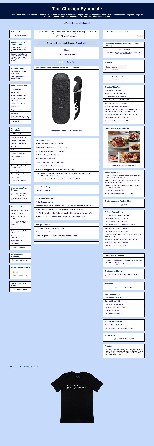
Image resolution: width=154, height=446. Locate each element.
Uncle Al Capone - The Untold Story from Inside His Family (57, 236)
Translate (120, 70)
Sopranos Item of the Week (46, 158)
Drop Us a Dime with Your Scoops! (115, 325)
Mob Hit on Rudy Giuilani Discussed (49, 155)
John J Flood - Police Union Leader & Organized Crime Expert (19, 223)
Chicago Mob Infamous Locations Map (50, 162)
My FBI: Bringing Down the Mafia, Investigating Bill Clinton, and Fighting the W (64, 213)
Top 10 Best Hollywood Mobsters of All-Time (51, 147)
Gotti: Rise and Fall (43, 190)
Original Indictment (17, 110)
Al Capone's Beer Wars (44, 232)
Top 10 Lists (15, 177)
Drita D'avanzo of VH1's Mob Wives (115, 245)
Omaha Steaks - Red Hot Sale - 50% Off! (18, 72)
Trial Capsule (15, 121)
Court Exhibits (15, 92)
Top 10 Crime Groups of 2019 (114, 314)
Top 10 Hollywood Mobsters (19, 174)
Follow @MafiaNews (20, 35)
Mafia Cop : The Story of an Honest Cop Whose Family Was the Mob (60, 217)
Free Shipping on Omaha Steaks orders (19, 199)
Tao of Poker (15, 244)
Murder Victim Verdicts (18, 103)
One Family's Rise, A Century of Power (116, 231)
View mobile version (66, 54)
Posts (16, 272)
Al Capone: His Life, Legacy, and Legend (50, 228)
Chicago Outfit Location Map (113, 298)
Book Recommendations (18, 137)
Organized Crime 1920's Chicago (115, 307)
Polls (12, 159)
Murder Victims (15, 106)
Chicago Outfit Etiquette (18, 143)
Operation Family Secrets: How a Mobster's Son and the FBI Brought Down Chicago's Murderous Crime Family (19, 57)
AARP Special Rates (17, 134)
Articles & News (16, 89)
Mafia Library (15, 150)
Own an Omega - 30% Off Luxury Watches (19, 77)
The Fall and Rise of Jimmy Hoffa (115, 190)
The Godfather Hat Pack (20, 289)
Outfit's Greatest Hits (17, 156)
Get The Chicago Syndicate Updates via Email (119, 328)
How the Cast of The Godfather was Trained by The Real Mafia (58, 179)
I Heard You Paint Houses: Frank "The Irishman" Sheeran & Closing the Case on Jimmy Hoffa (123, 176)
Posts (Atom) (71, 62)
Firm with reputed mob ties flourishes (49, 166)
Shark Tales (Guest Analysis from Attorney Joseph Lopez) (20, 117)
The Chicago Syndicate (77, 9)
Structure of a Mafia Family (19, 163)
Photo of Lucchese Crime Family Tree (116, 242)
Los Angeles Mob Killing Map (114, 304)
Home (66, 50)
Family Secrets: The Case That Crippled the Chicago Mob (19, 49)
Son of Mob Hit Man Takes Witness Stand (117, 121)
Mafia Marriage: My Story (45, 202)
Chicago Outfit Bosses (18, 140)
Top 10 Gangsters (16, 171)
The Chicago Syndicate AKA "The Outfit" (50, 151)
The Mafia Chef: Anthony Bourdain (115, 97)
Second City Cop (16, 240)
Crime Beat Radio (16, 147)
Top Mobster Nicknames (18, 180)
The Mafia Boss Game (18, 247)
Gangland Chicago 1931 (112, 301)
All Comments (18, 275)
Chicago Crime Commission (20, 210)
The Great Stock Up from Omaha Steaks (124, 165)
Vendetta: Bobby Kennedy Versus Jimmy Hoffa (119, 193)
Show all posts (81, 43)
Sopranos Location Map (112, 310)
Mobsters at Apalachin (18, 153)
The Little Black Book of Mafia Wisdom (18, 166)
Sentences (14, 113)
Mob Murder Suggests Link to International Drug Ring (55, 170)
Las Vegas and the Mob (18, 228)
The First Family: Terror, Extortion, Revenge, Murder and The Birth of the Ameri (64, 206)
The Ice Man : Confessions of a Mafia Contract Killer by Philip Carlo (60, 209)
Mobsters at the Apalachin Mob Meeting (117, 106)
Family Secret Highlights (18, 95)
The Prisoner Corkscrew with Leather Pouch (67, 131)
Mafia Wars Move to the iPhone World (49, 144)
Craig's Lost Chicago (17, 213)
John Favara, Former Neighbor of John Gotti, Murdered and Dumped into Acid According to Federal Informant (123, 110)
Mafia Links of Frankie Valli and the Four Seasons (120, 225)
